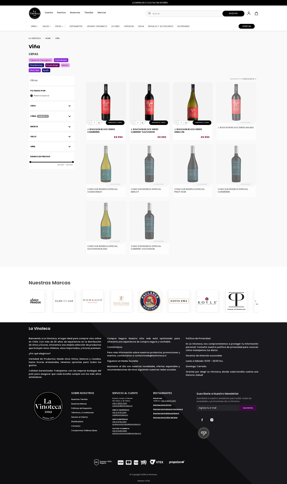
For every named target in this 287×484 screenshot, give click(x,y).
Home (48, 38)
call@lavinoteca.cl (120, 415)
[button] (249, 13)
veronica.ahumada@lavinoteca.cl (126, 433)
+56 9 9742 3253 (119, 412)
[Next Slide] (256, 301)
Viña (57, 38)
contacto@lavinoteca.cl (122, 406)
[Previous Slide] (31, 301)
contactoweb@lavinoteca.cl (150, 355)
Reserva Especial (41, 95)
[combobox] (195, 14)
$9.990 (61, 165)
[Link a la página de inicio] (36, 38)
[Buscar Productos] (233, 13)
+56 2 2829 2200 (119, 403)
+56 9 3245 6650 (119, 431)
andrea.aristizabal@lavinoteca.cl (126, 424)
